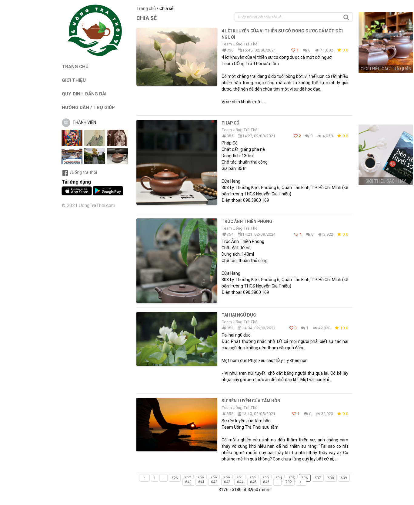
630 (227, 478)
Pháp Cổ (230, 123)
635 (292, 478)
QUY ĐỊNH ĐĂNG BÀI (84, 94)
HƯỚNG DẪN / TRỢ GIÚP (88, 107)
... (163, 478)
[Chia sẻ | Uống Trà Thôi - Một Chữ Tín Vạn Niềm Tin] (95, 54)
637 (318, 478)
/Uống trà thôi (83, 172)
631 (240, 478)
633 (265, 478)
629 (214, 478)
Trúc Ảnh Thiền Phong (247, 221)
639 (344, 478)
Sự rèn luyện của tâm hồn (251, 401)
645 (253, 482)
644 (240, 482)
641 (201, 482)
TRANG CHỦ (75, 66)
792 (288, 482)
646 (266, 482)
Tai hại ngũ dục (239, 315)
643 (227, 482)
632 (252, 478)
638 (331, 478)
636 (305, 478)
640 (188, 482)
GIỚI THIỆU (74, 80)
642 (214, 482)
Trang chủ (146, 8)
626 (175, 478)
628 (201, 478)
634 (278, 478)
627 (188, 478)
